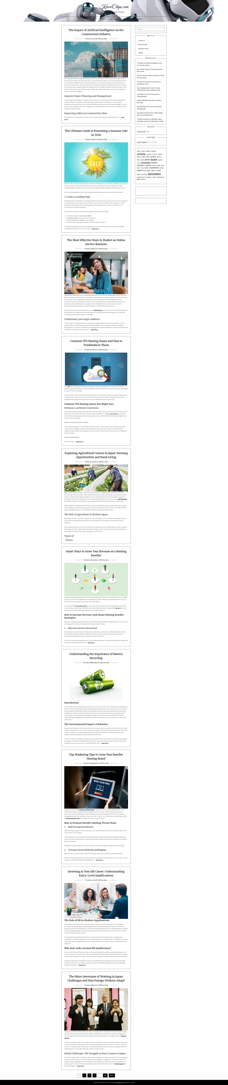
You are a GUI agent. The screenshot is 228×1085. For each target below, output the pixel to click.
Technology (90, 19)
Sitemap (140, 52)
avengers (148, 151)
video (138, 179)
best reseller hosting (80, 606)
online (142, 167)
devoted (139, 156)
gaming (154, 159)
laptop (158, 165)
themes (154, 177)
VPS (68, 386)
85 (105, 1075)
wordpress (143, 179)
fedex (138, 159)
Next (111, 1075)
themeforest (149, 177)
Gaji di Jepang (119, 1064)
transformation (160, 177)
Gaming (125, 19)
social (144, 170)
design (160, 154)
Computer (102, 19)
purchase (161, 167)
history (138, 162)
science (139, 170)
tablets (138, 174)
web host (118, 608)
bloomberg (153, 151)
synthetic (158, 170)
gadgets (142, 159)
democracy (155, 154)
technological (144, 174)
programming (154, 167)
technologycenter (141, 177)
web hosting (113, 414)
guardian (160, 159)
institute (154, 162)
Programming (136, 19)
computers (149, 154)
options (146, 167)
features (159, 156)
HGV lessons (98, 310)
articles (139, 151)
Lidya (105, 39)
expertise (153, 156)
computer (141, 153)
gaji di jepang (122, 499)
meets (138, 167)
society (149, 170)
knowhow (148, 165)
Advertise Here (142, 44)
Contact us (141, 40)
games (147, 159)
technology (154, 173)
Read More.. (95, 228)
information (145, 162)
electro (143, 156)
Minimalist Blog (119, 1082)
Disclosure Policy (143, 48)
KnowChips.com (114, 7)
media (162, 165)
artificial (143, 151)
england (148, 156)
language (154, 165)
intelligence (141, 165)
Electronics (114, 19)
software (153, 170)
